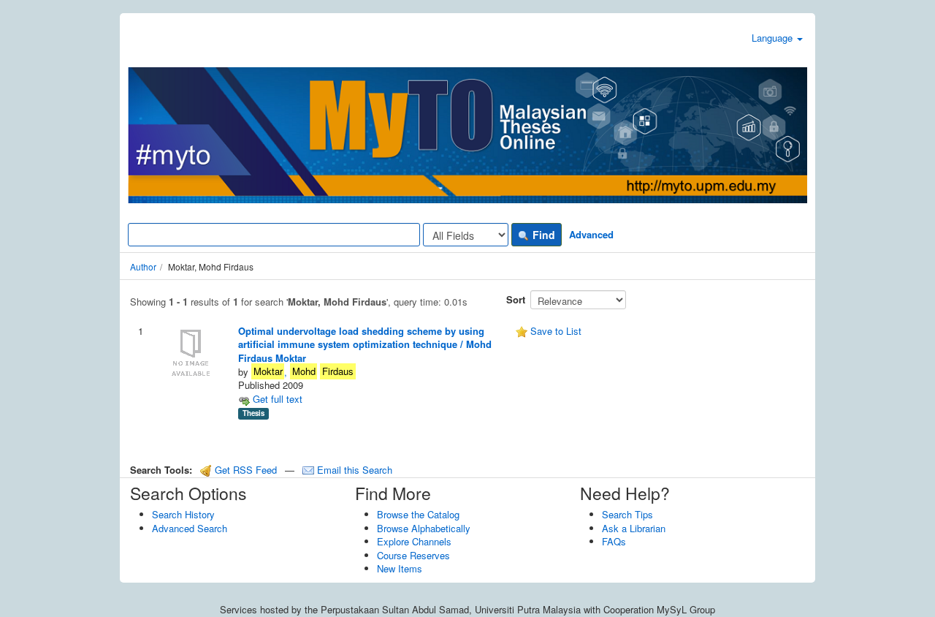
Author (143, 266)
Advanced (591, 234)
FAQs (614, 541)
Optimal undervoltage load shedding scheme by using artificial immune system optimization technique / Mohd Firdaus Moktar (365, 344)
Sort (515, 299)
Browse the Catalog (418, 514)
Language (773, 38)
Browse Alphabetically (423, 528)
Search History (183, 514)
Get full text (276, 399)
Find (542, 234)
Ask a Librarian (633, 528)
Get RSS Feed (244, 470)
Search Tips (627, 514)
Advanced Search (189, 528)
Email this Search (353, 470)
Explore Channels (414, 541)
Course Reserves (413, 555)
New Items (399, 568)
